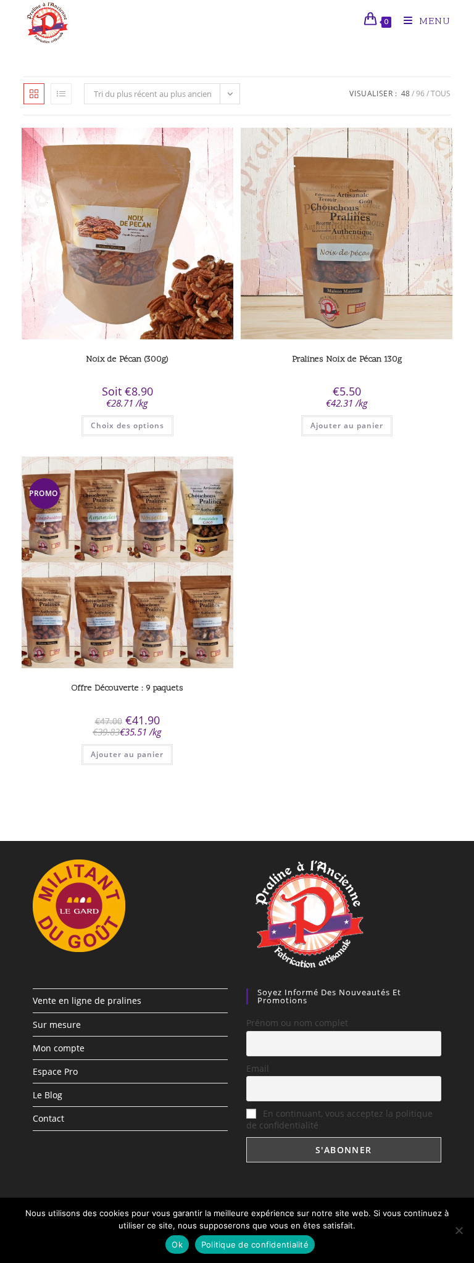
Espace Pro (55, 1071)
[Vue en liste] (61, 93)
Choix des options (127, 425)
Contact (48, 1118)
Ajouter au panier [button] (346, 425)
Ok (177, 1244)
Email (257, 1068)
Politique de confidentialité (255, 1244)
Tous (441, 93)
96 (420, 93)
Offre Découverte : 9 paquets (127, 688)
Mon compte (59, 1048)
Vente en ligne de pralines (87, 1000)
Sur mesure (57, 1024)
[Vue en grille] (33, 93)
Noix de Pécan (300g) (127, 359)
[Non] (458, 1230)
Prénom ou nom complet (297, 1023)
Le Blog (47, 1095)
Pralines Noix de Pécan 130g (347, 359)
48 (405, 93)
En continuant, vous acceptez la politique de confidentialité (339, 1119)
